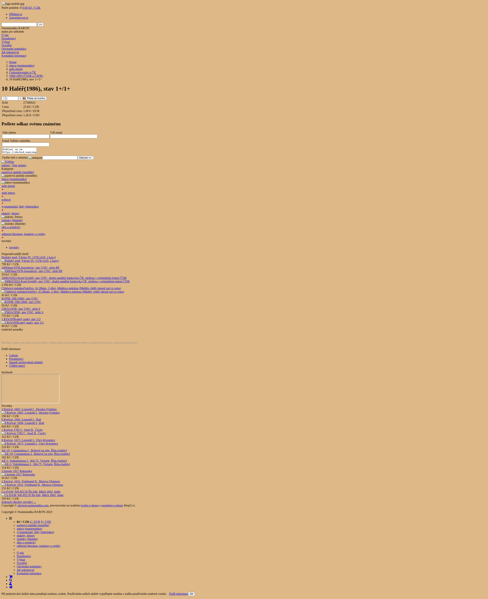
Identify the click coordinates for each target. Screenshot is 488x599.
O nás (5, 35)
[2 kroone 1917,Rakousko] (18, 474)
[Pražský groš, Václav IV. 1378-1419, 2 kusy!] (30, 260)
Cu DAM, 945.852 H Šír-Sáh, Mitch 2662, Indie (31, 491)
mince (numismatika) (14, 179)
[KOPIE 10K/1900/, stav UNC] (21, 302)
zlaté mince (8, 192)
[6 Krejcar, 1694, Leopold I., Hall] (23, 423)
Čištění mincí (17, 365)
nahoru (6, 165)
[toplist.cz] (8, 162)
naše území (8, 186)
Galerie (13, 355)
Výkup (6, 42)
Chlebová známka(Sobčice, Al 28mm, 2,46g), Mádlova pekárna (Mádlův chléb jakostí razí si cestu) (61, 288)
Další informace (178, 593)
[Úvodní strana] (11, 587)
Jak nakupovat (10, 52)
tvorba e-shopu (90, 505)
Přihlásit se (15, 14)
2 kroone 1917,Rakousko (17, 471)
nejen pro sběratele (13, 31)
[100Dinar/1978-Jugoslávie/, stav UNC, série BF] (32, 271)
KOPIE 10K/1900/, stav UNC (20, 298)
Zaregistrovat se (18, 17)
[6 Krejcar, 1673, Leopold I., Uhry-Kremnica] (30, 443)
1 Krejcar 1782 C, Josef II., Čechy (22, 429)
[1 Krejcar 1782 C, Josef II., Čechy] (24, 433)
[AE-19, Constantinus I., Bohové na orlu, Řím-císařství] (36, 453)
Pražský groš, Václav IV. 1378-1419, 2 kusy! (29, 257)
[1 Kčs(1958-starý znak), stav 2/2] (23, 322)
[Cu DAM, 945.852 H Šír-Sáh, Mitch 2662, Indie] (32, 495)
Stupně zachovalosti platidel (26, 362)
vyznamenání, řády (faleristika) (20, 206)
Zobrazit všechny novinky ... (19, 502)
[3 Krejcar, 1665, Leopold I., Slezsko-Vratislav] (31, 412)
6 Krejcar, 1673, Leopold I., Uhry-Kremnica (28, 440)
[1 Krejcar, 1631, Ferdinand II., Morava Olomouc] (32, 484)
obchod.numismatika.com (33, 505)
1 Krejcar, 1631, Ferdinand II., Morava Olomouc (31, 481)
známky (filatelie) (12, 220)
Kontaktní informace (14, 55)
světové (6, 199)
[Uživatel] (10, 583)
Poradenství (9, 38)
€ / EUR (35, 521)
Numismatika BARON (15, 28)
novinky (14, 247)
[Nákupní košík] (11, 576)
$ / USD (46, 521)
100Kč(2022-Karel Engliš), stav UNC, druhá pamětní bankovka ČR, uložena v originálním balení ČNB (64, 278)
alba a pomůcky (11, 227)
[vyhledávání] (10, 580)
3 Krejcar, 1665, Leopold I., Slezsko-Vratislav (29, 409)
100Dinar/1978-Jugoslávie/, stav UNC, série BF (30, 267)
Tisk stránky (19, 165)
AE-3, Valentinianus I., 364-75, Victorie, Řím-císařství (34, 460)
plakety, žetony (11, 213)
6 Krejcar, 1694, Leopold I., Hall (21, 419)
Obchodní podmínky (14, 48)
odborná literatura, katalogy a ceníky (23, 234)
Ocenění (7, 45)
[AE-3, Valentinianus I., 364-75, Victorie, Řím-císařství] (36, 464)
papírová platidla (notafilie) (18, 172)
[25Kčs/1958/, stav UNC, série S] (22, 312)
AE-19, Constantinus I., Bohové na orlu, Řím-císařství (34, 450)
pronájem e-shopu (112, 505)
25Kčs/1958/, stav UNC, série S (21, 308)
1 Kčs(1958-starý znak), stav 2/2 (21, 319)
